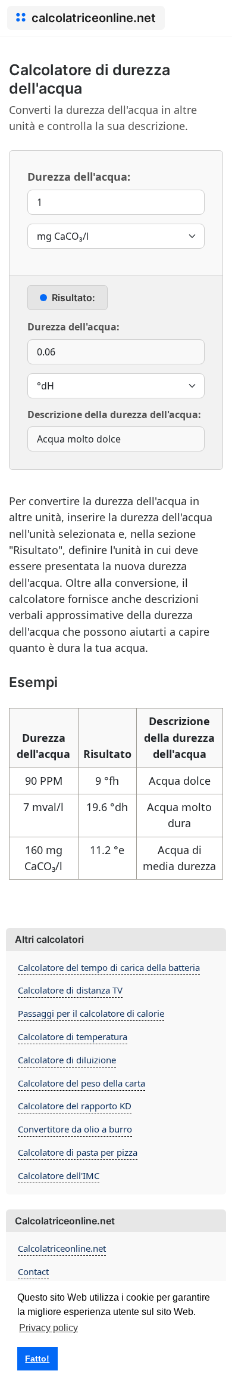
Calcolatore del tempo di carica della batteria (109, 967)
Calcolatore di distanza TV (70, 990)
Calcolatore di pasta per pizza (77, 1152)
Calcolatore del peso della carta (81, 1083)
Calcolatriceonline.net (62, 1248)
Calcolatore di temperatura (72, 1036)
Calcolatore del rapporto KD (74, 1106)
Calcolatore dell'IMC (58, 1175)
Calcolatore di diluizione (67, 1060)
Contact (33, 1271)
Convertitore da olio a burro (75, 1129)
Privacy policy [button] (48, 1328)
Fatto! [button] (37, 1358)
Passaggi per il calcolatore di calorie (91, 1013)
